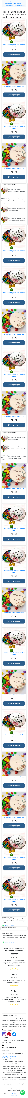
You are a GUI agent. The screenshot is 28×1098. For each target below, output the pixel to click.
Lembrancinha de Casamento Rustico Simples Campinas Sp (16, 200)
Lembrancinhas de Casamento (12, 3)
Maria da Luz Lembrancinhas (11, 2)
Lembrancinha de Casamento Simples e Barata (16, 209)
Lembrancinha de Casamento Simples (14, 5)
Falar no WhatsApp (9, 926)
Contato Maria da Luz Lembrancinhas (13, 1040)
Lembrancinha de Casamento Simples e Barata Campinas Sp (16, 219)
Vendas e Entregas (7, 1058)
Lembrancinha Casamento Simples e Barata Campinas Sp (16, 190)
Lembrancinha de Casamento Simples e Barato (14, 45)
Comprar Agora (15, 54)
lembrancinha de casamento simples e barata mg (14, 1018)
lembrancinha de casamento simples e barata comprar (14, 1024)
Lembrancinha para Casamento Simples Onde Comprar (17, 457)
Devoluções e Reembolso (9, 1056)
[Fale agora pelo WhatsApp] (22, 1092)
